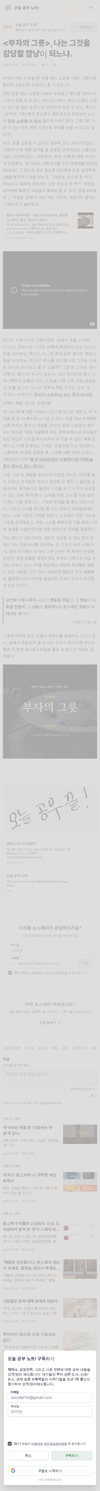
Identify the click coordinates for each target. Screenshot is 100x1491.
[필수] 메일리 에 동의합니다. (50, 1443)
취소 (28, 1455)
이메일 (15, 1392)
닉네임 (15, 1406)
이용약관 (37, 1443)
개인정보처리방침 (55, 1443)
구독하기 (71, 1455)
